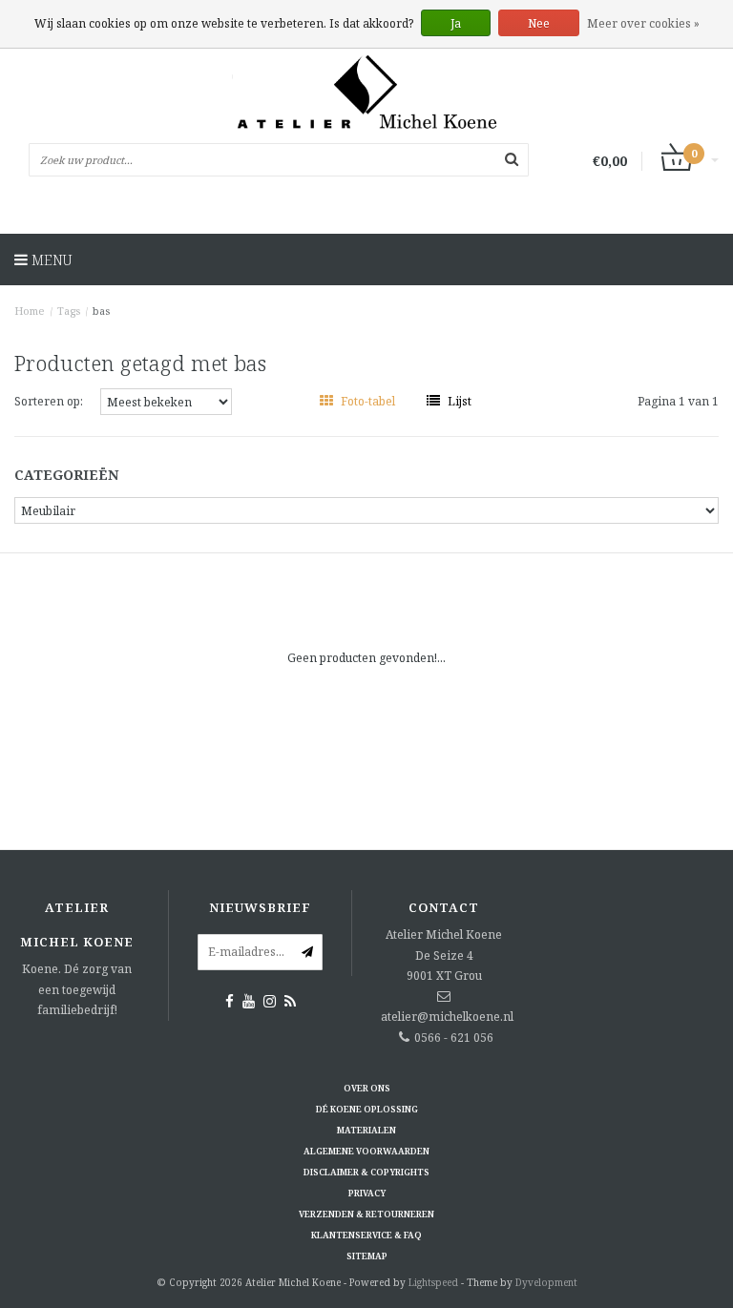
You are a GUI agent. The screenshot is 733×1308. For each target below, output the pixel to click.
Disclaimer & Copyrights (366, 1172)
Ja (455, 23)
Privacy (367, 1193)
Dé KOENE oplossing (367, 1109)
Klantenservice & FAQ (366, 1235)
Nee (539, 23)
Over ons (367, 1088)
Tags (68, 310)
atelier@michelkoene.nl (447, 1016)
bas (101, 310)
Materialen (366, 1130)
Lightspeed (433, 1282)
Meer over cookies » (643, 23)
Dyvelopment (546, 1282)
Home (29, 310)
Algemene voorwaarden (366, 1151)
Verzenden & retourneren (366, 1214)
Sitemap (366, 1256)
